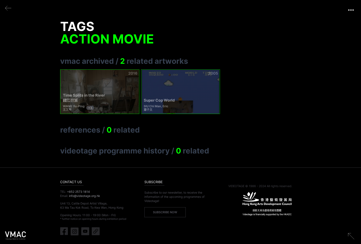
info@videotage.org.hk (84, 196)
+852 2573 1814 (78, 191)
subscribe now (165, 212)
